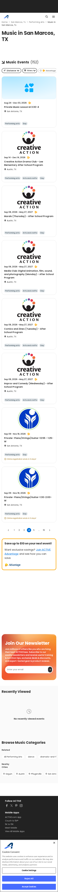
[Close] (54, 843)
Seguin (9, 773)
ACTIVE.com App (13, 817)
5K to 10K (9, 824)
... (39, 530)
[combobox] (11, 70)
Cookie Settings (29, 870)
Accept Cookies (29, 886)
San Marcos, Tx (18, 22)
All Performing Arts (13, 756)
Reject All (28, 878)
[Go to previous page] (8, 530)
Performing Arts (36, 22)
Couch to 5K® (11, 820)
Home (5, 22)
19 (44, 530)
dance (31, 756)
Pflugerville (36, 773)
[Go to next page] (49, 530)
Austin (22, 773)
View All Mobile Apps (14, 831)
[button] (29, 70)
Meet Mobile (11, 827)
